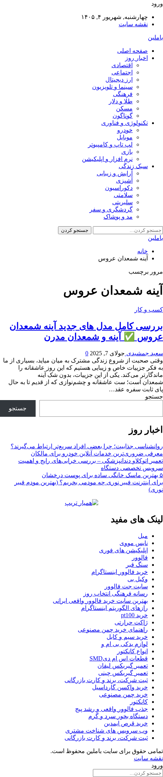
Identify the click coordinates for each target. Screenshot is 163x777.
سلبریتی (122, 202)
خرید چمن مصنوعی (123, 694)
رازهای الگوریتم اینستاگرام (114, 608)
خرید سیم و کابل (127, 637)
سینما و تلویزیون (112, 87)
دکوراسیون (119, 187)
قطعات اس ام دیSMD (118, 658)
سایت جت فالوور (126, 586)
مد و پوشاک (118, 216)
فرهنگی (123, 94)
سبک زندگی (133, 166)
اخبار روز (136, 58)
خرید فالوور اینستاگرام (119, 572)
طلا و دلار (121, 101)
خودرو (125, 130)
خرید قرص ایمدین (126, 723)
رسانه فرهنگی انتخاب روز (115, 593)
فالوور (140, 557)
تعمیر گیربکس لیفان (122, 665)
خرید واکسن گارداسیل (120, 687)
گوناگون (123, 115)
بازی (127, 151)
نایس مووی (133, 543)
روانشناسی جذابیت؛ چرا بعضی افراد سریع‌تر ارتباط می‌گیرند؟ (87, 446)
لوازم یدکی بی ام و (124, 644)
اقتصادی (122, 65)
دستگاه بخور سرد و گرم (118, 716)
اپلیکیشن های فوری (123, 550)
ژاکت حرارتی (131, 622)
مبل (143, 536)
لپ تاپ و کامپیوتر (110, 144)
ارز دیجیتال (119, 79)
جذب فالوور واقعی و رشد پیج (111, 709)
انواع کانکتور (132, 651)
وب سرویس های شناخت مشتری (106, 730)
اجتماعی (122, 72)
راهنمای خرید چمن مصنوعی (113, 629)
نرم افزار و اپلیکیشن (107, 159)
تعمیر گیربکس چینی (123, 673)
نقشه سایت (133, 24)
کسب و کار (149, 309)
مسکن (124, 108)
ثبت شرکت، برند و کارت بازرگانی (106, 680)
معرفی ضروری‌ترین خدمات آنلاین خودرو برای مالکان (97, 453)
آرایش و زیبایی (115, 173)
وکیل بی (137, 579)
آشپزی (124, 180)
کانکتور (139, 701)
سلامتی (123, 195)
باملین (155, 37)
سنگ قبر (137, 564)
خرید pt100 (134, 615)
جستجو (154, 396)
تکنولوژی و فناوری (124, 123)
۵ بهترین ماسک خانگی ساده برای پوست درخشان (102, 475)
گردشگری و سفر (111, 209)
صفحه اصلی (132, 50)
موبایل (125, 137)
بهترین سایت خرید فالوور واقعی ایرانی (100, 600)
